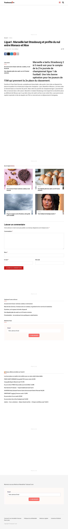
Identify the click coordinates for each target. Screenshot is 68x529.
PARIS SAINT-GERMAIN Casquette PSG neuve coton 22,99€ (19, 379)
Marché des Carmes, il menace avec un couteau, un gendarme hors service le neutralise (28, 306)
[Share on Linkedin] (11, 54)
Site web (37, 259)
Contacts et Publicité (56, 518)
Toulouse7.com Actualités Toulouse (12, 518)
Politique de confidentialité (30, 518)
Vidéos (10, 37)
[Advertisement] (34, 19)
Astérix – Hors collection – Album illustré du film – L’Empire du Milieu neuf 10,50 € (26, 402)
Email (9, 328)
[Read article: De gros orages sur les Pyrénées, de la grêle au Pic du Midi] (18, 204)
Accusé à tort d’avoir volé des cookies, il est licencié (18, 303)
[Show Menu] (60, 2)
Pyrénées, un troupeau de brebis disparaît (15, 309)
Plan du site (7, 520)
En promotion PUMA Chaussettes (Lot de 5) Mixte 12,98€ (19, 384)
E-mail (6, 260)
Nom (6, 252)
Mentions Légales (44, 518)
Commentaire (8, 231)
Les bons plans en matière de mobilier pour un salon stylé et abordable (23, 376)
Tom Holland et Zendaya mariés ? (47, 214)
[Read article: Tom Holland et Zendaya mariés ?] (49, 204)
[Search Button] (63, 2)
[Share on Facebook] (5, 54)
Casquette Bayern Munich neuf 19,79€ (14, 382)
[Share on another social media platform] (17, 54)
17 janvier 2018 (7, 49)
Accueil (6, 37)
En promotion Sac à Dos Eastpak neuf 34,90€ (16, 399)
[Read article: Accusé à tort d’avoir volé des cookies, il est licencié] (18, 179)
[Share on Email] (14, 54)
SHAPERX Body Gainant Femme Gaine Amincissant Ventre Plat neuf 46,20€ (24, 390)
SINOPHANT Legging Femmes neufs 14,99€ (16, 393)
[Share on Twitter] (8, 54)
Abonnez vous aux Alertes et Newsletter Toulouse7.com (19, 484)
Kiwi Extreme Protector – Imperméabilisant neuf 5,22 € (19, 387)
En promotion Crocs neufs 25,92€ (13, 396)
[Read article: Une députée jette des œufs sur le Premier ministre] (49, 179)
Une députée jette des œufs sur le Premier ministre (18, 312)
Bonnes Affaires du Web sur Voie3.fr (15, 372)
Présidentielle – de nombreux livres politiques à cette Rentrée (21, 315)
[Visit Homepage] (9, 2)
